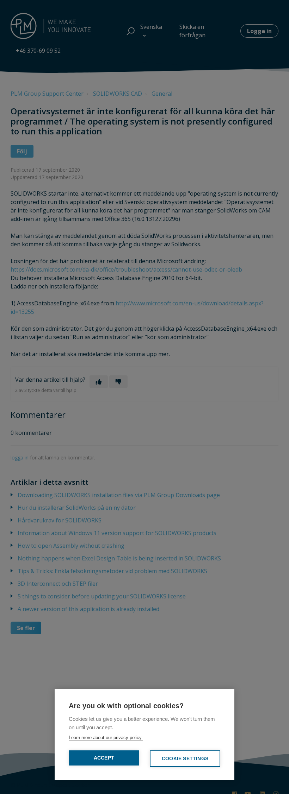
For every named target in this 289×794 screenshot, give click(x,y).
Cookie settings (185, 758)
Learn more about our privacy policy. (106, 737)
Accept (104, 758)
